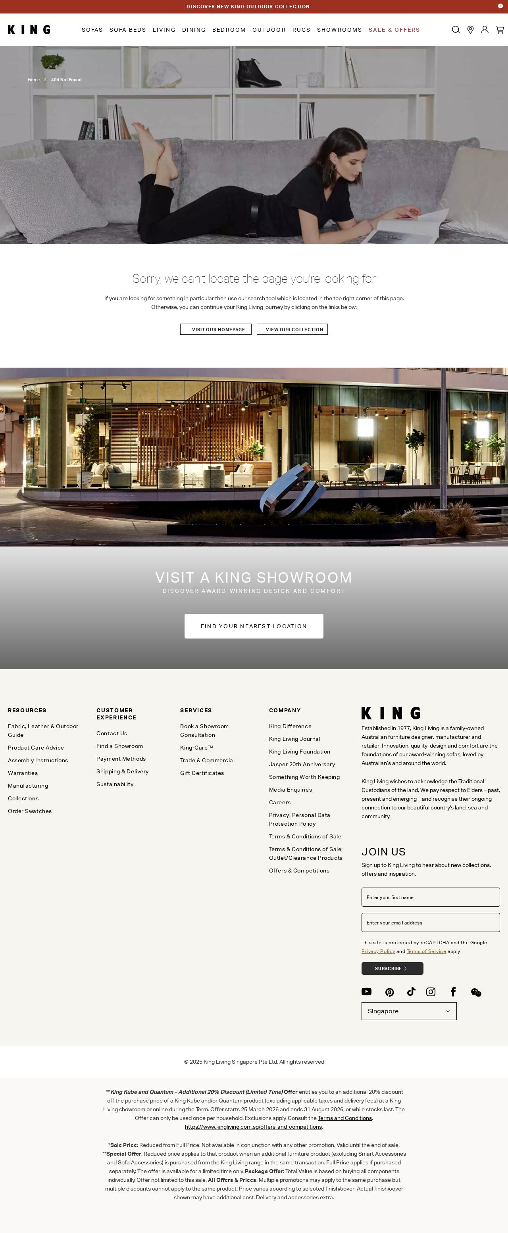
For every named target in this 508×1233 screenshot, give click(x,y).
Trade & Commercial (207, 760)
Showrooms (339, 30)
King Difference (290, 726)
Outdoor (269, 30)
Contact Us (111, 733)
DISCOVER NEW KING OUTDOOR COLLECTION (248, 7)
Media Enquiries (290, 789)
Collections (23, 798)
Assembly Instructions (38, 760)
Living (164, 30)
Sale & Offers (394, 30)
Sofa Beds (128, 30)
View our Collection (294, 329)
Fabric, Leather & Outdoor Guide (43, 730)
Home (34, 79)
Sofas (93, 30)
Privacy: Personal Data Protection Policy (300, 819)
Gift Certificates (202, 773)
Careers (280, 802)
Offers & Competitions (299, 870)
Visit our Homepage (218, 329)
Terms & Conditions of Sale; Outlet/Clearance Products (306, 853)
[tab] (46, 710)
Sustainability (114, 784)
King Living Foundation (300, 751)
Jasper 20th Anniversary (302, 764)
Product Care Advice (36, 747)
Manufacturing (28, 785)
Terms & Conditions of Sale (305, 836)
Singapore (383, 1011)
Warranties (23, 773)
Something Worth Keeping (304, 777)
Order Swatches (30, 811)
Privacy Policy (378, 951)
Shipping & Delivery (122, 771)
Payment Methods (121, 759)
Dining (194, 30)
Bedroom (229, 30)
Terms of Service (426, 951)
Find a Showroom (119, 746)
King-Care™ (196, 747)
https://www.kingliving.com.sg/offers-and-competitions (253, 1127)
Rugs (301, 30)
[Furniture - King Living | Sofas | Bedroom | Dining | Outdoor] (29, 29)
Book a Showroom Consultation (204, 730)
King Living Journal (295, 739)
